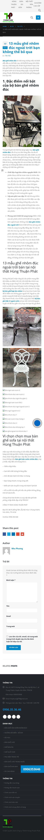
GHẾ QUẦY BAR (9, 752)
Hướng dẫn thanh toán (12, 788)
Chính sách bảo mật (11, 802)
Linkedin (18, 717)
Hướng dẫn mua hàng (11, 783)
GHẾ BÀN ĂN (8, 747)
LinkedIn (13, 534)
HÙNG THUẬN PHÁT (13, 4)
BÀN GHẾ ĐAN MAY (11, 766)
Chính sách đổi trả (10, 792)
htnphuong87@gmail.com (19, 699)
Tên (7, 606)
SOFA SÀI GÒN (20, 4)
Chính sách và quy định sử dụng (15, 807)
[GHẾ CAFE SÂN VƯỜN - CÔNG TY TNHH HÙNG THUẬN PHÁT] (8, 17)
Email (22, 534)
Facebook (4, 534)
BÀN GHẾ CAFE (9, 742)
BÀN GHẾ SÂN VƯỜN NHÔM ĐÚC (15, 728)
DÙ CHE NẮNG (9, 771)
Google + (17, 534)
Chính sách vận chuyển (12, 797)
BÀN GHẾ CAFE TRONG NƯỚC (14, 762)
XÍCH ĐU (7, 738)
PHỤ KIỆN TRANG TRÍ (11, 757)
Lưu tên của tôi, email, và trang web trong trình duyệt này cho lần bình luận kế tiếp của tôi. (22, 639)
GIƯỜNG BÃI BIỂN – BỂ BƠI (13, 733)
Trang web (10, 626)
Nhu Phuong (17, 548)
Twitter (9, 534)
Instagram (14, 717)
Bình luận (10, 580)
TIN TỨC (8, 56)
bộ (12, 291)
